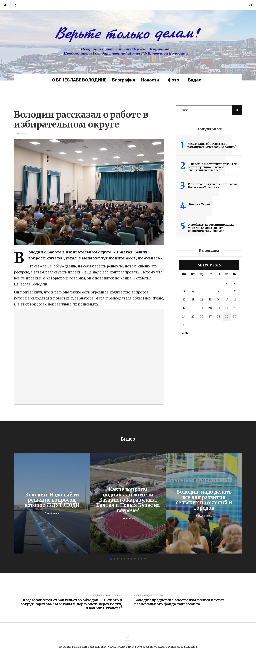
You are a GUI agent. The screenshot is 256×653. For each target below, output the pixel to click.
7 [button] (131, 559)
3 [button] (118, 559)
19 (201, 308)
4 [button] (121, 559)
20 (210, 308)
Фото (173, 79)
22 (226, 308)
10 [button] (141, 559)
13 (210, 299)
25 (192, 316)
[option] (52, 503)
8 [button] (135, 559)
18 (192, 308)
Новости (150, 79)
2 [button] (114, 559)
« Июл (186, 333)
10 (184, 299)
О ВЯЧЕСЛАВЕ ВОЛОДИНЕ (79, 79)
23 (234, 308)
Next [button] (240, 503)
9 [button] (138, 559)
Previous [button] (16, 503)
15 (226, 299)
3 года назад (20, 133)
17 (184, 308)
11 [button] (145, 559)
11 (193, 299)
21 (218, 308)
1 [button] (111, 559)
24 (184, 316)
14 (218, 299)
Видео (194, 79)
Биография (123, 79)
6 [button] (128, 559)
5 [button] (124, 559)
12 (201, 299)
